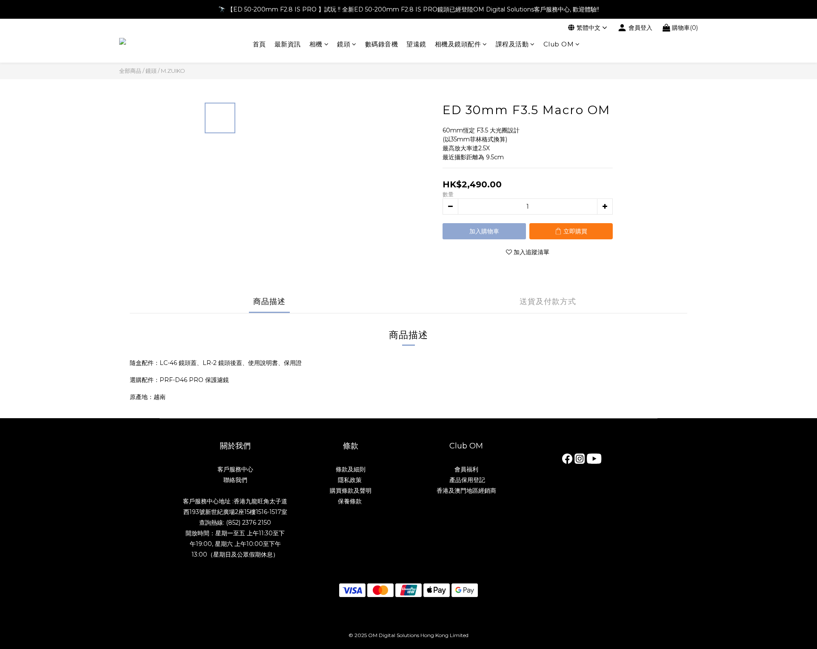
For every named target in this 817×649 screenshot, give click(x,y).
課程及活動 (512, 44)
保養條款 (350, 501)
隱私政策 (350, 480)
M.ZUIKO (173, 70)
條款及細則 (351, 469)
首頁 (259, 44)
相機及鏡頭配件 (458, 44)
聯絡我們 (235, 480)
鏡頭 (343, 44)
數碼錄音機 (381, 44)
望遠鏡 (416, 44)
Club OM (558, 44)
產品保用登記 (466, 480)
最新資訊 (287, 44)
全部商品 (130, 70)
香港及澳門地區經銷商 (466, 490)
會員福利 (466, 469)
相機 (316, 44)
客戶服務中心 (235, 469)
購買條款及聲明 (350, 490)
